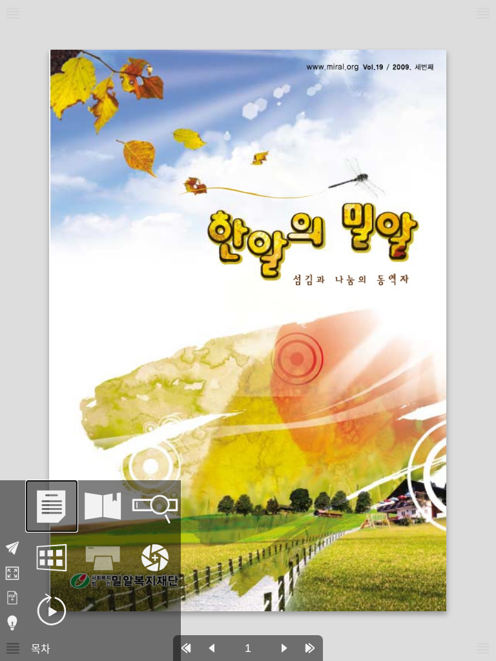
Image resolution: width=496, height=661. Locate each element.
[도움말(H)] (12, 623)
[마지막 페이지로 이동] (310, 648)
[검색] (155, 506)
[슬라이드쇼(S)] (52, 609)
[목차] (52, 506)
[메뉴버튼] (13, 648)
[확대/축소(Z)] (155, 558)
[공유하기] (12, 548)
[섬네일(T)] (52, 558)
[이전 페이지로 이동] (212, 648)
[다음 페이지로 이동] (284, 648)
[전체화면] (12, 573)
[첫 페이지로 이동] (186, 648)
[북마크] (103, 506)
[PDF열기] (12, 597)
